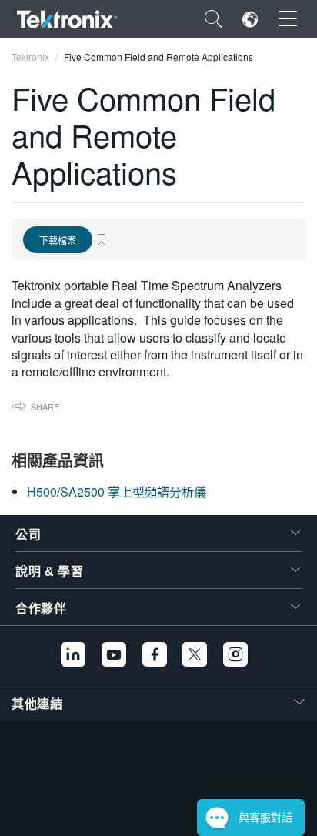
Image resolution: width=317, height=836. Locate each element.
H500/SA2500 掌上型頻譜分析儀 (116, 491)
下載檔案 (57, 239)
